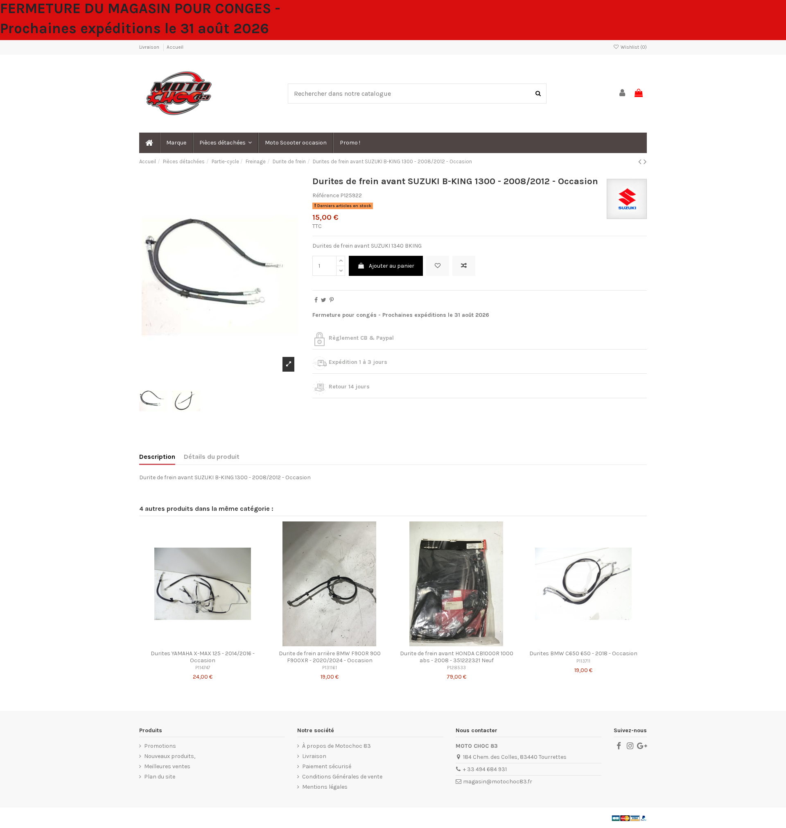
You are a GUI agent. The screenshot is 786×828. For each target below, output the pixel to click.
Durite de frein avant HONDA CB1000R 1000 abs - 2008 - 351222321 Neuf (456, 657)
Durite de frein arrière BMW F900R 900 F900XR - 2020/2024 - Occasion (330, 657)
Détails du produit (211, 456)
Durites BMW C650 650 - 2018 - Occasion (583, 653)
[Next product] (645, 162)
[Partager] (316, 300)
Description (157, 456)
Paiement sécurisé (326, 766)
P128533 (456, 667)
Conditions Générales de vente (342, 776)
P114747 (202, 667)
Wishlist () (633, 47)
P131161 (329, 667)
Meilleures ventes (167, 766)
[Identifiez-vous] (622, 93)
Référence (325, 195)
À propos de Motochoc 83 (336, 745)
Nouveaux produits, (169, 756)
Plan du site (159, 776)
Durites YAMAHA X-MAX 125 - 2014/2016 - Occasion (203, 657)
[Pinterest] (332, 300)
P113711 (583, 661)
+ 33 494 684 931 (485, 769)
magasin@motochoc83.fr (497, 781)
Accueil (175, 47)
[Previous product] (641, 162)
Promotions (160, 745)
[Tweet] (323, 300)
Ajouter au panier (391, 265)
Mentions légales (325, 786)
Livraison (149, 47)
